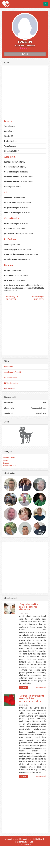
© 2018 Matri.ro (25, 844)
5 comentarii (41, 687)
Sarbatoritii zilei (9, 466)
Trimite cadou (12, 383)
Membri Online (9, 458)
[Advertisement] (25, 92)
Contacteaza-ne (12, 839)
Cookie (32, 842)
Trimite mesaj (11, 378)
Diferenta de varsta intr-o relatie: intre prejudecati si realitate (32, 698)
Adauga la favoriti (13, 372)
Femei (5, 460)
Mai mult (23, 687)
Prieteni (9, 367)
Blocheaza (10, 389)
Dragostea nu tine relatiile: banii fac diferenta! (28, 607)
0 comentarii (41, 776)
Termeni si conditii (27, 839)
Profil (26, 54)
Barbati (6, 463)
